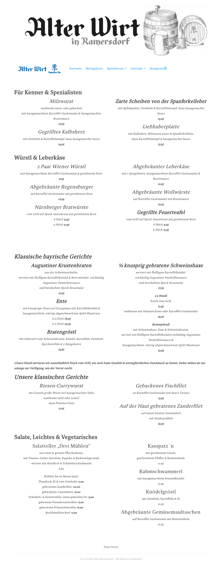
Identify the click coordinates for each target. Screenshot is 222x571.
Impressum (111, 546)
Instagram (157, 68)
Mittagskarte (94, 68)
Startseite (75, 68)
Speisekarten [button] (115, 68)
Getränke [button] (137, 68)
